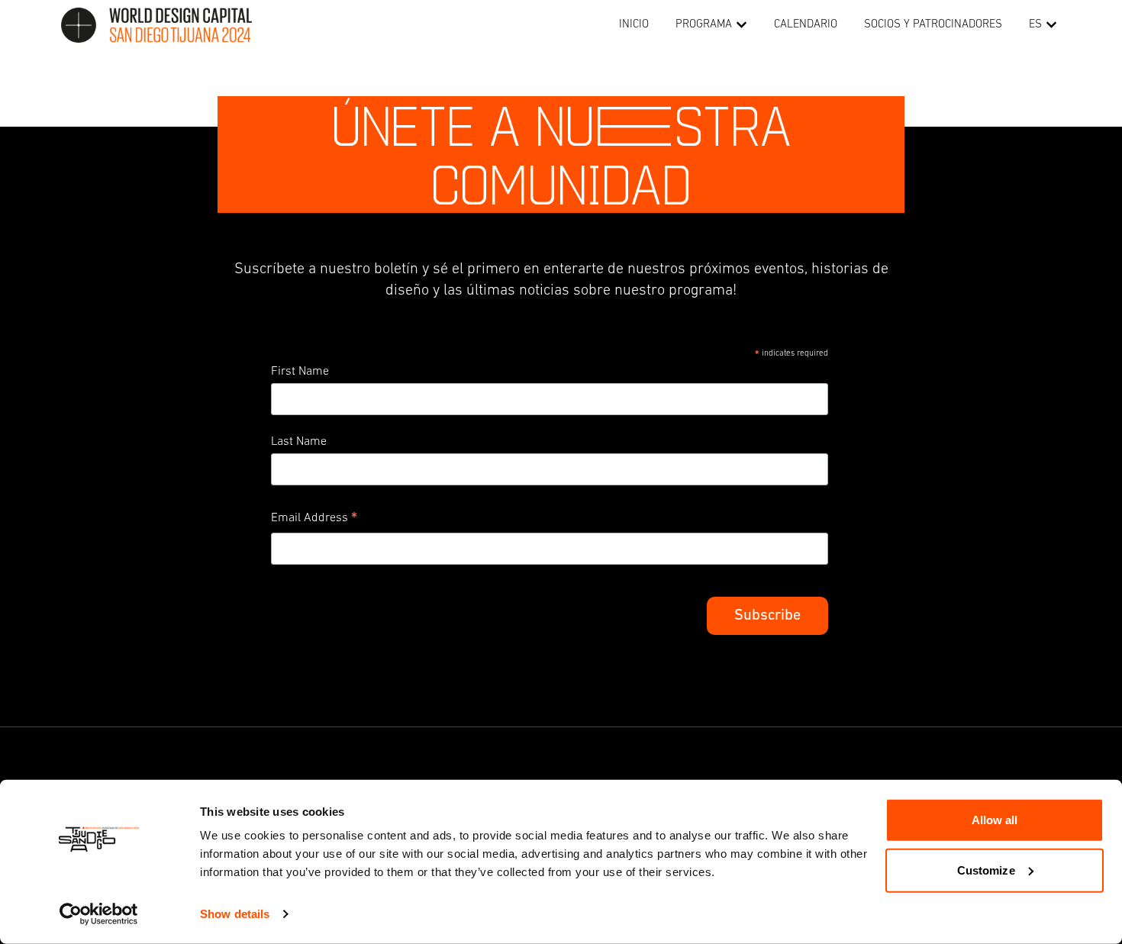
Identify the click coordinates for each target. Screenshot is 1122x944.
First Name (300, 372)
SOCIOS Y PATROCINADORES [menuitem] (933, 25)
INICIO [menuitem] (634, 25)
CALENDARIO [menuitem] (805, 25)
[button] (741, 25)
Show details (234, 913)
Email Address (314, 520)
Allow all (995, 820)
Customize (986, 869)
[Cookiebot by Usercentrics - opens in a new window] (99, 914)
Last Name (299, 442)
